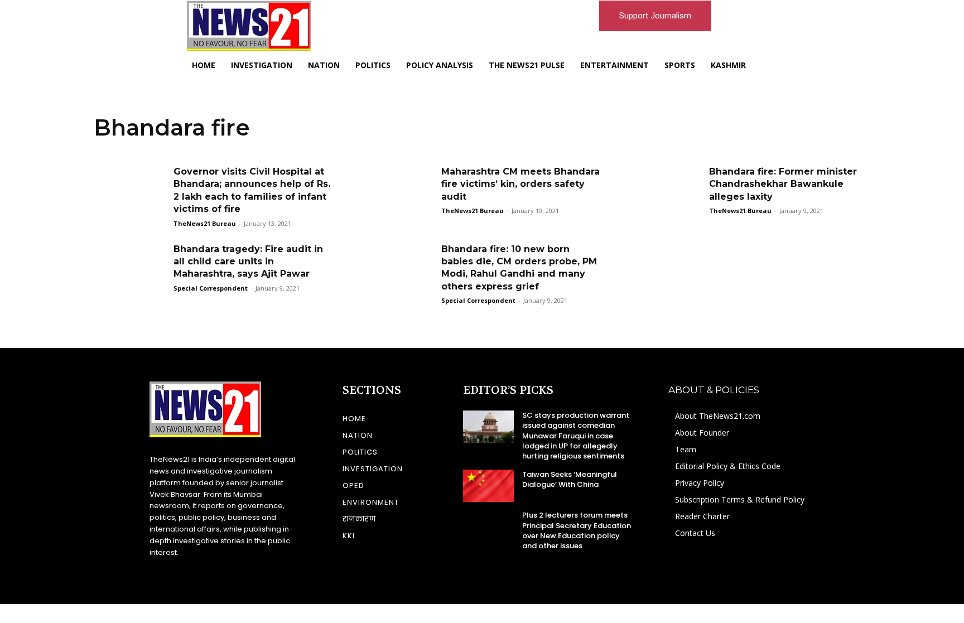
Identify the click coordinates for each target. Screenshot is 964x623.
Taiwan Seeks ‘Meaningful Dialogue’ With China (569, 479)
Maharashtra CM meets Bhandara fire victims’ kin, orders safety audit (520, 184)
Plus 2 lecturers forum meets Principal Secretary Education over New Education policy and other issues (576, 530)
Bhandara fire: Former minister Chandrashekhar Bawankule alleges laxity (783, 184)
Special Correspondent (210, 288)
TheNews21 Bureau (204, 223)
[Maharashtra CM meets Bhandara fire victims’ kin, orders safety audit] (398, 191)
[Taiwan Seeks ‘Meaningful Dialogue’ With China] (488, 486)
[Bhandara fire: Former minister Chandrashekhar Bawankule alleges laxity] (665, 191)
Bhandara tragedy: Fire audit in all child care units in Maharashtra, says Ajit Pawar (248, 261)
